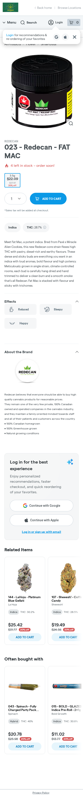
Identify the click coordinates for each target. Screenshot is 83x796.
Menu (11, 22)
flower (31, 44)
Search (32, 22)
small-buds (48, 44)
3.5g (12, 180)
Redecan (11, 141)
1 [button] (11, 199)
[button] (41, 37)
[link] (12, 227)
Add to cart (25, 637)
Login (59, 22)
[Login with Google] (56, 37)
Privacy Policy (41, 792)
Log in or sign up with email (41, 532)
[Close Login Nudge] (74, 37)
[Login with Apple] (65, 37)
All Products (12, 44)
